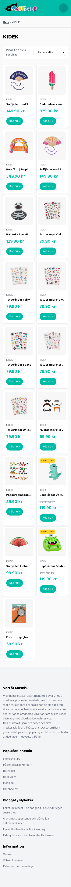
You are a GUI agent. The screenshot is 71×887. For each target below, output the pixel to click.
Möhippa (8, 783)
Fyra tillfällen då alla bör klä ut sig (24, 829)
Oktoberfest (11, 789)
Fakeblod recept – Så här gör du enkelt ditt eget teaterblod (32, 810)
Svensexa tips (11, 758)
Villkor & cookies (13, 860)
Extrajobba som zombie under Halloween (29, 835)
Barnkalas (9, 771)
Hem (6, 22)
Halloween (9, 777)
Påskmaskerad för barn (17, 764)
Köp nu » (14, 121)
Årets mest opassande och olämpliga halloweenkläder (26, 821)
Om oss (7, 854)
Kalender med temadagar (19, 866)
